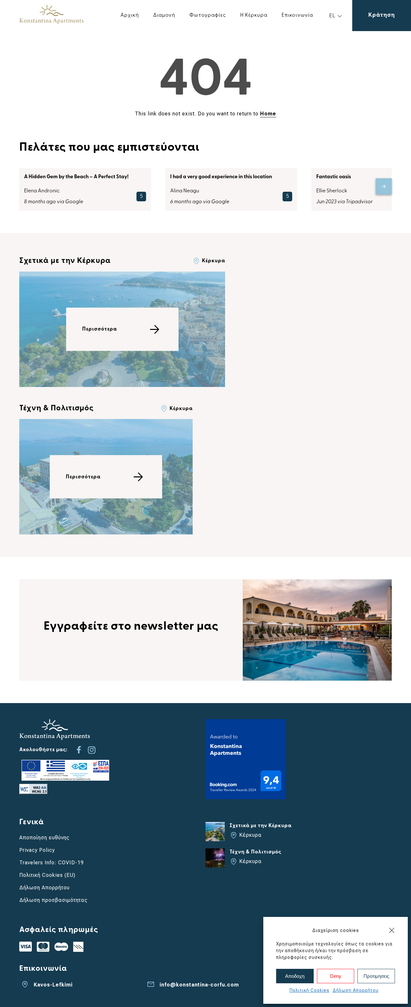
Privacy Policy (37, 850)
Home (268, 114)
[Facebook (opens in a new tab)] (78, 750)
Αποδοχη (294, 976)
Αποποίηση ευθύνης (44, 838)
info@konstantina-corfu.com (199, 985)
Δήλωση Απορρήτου (356, 990)
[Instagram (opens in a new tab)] (91, 750)
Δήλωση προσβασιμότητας (53, 900)
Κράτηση (381, 15)
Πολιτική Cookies (309, 990)
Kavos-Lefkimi (53, 985)
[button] (392, 930)
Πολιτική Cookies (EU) (47, 875)
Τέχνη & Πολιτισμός (56, 408)
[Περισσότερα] (122, 385)
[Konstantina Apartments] (51, 22)
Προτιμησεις (376, 976)
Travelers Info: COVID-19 (51, 863)
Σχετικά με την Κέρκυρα (65, 261)
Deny (335, 976)
